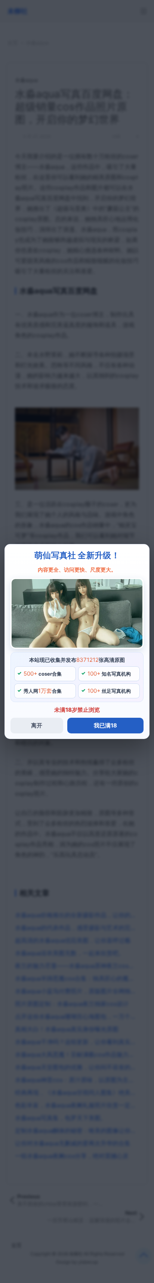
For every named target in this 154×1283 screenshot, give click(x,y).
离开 (36, 725)
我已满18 (105, 725)
